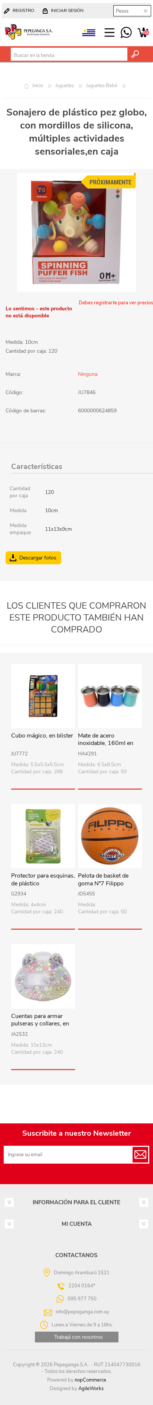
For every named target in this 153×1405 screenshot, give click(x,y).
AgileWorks (91, 1388)
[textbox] (69, 55)
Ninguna (87, 374)
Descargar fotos (37, 557)
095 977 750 (126, 32)
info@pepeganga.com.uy (82, 1311)
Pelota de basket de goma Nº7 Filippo (103, 880)
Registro (23, 10)
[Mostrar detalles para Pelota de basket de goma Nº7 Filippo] (110, 836)
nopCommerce (90, 1380)
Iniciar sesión (67, 10)
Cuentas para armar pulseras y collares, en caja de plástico (40, 1023)
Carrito (142, 32)
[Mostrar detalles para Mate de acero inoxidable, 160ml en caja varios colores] (110, 696)
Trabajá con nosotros (78, 1337)
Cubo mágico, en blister (42, 736)
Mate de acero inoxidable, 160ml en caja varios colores (105, 743)
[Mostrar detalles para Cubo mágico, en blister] (43, 696)
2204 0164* (81, 1285)
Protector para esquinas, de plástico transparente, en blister (43, 883)
